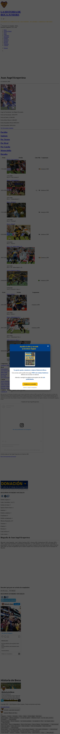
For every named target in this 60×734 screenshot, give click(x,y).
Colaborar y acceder (30, 384)
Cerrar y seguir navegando (30, 387)
